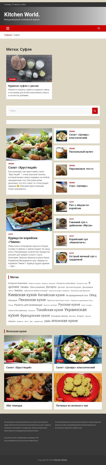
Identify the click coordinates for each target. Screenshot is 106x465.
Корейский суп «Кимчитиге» (78, 241)
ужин (47, 321)
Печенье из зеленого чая (72, 405)
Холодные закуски (59, 316)
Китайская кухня (51, 295)
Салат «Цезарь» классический (79, 136)
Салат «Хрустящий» (22, 167)
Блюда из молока (35, 283)
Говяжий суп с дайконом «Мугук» (81, 224)
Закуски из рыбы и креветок (59, 291)
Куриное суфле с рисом (23, 85)
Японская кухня (16, 331)
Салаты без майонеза (17, 310)
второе (80, 316)
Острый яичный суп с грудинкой (83, 258)
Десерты (51, 286)
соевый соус (38, 321)
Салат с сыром (86, 305)
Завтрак (18, 290)
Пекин (11, 164)
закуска (11, 321)
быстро (72, 316)
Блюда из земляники (17, 283)
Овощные (12, 300)
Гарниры (24, 287)
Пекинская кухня (32, 300)
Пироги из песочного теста (58, 300)
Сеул (10, 234)
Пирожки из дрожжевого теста (82, 300)
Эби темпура (14, 405)
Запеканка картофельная (80, 291)
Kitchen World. (22, 14)
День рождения (37, 287)
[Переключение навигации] (7, 28)
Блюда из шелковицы (66, 283)
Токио (10, 361)
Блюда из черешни (48, 283)
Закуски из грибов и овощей (35, 291)
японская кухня (65, 321)
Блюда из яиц (82, 283)
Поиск (95, 111)
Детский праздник (73, 287)
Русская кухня (69, 305)
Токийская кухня (49, 310)
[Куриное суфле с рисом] (29, 68)
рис (31, 321)
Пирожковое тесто (81, 168)
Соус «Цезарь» (78, 185)
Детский (61, 287)
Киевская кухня (22, 294)
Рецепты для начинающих (28, 304)
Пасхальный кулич (81, 151)
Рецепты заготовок (50, 305)
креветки (20, 321)
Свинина (31, 310)
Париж (12, 79)
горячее (88, 316)
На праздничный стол (77, 295)
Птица (10, 305)
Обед (92, 295)
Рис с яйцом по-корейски (79, 207)
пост (27, 321)
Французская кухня (35, 316)
